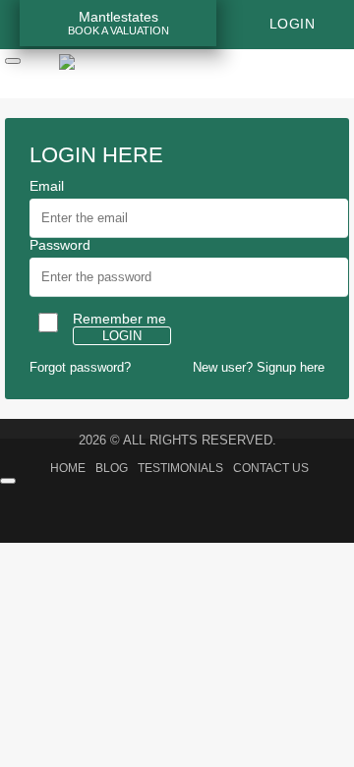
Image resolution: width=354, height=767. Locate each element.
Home (68, 468)
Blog (111, 468)
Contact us (271, 468)
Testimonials (180, 468)
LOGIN (122, 335)
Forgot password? (80, 367)
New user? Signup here (258, 367)
